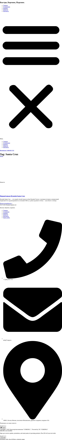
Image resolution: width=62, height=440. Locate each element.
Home (1, 156)
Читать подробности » (6, 203)
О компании (6, 7)
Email (1, 426)
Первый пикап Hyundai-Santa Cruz (12, 196)
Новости (5, 9)
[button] (31, 76)
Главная (5, 5)
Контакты (6, 11)
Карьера (5, 8)
